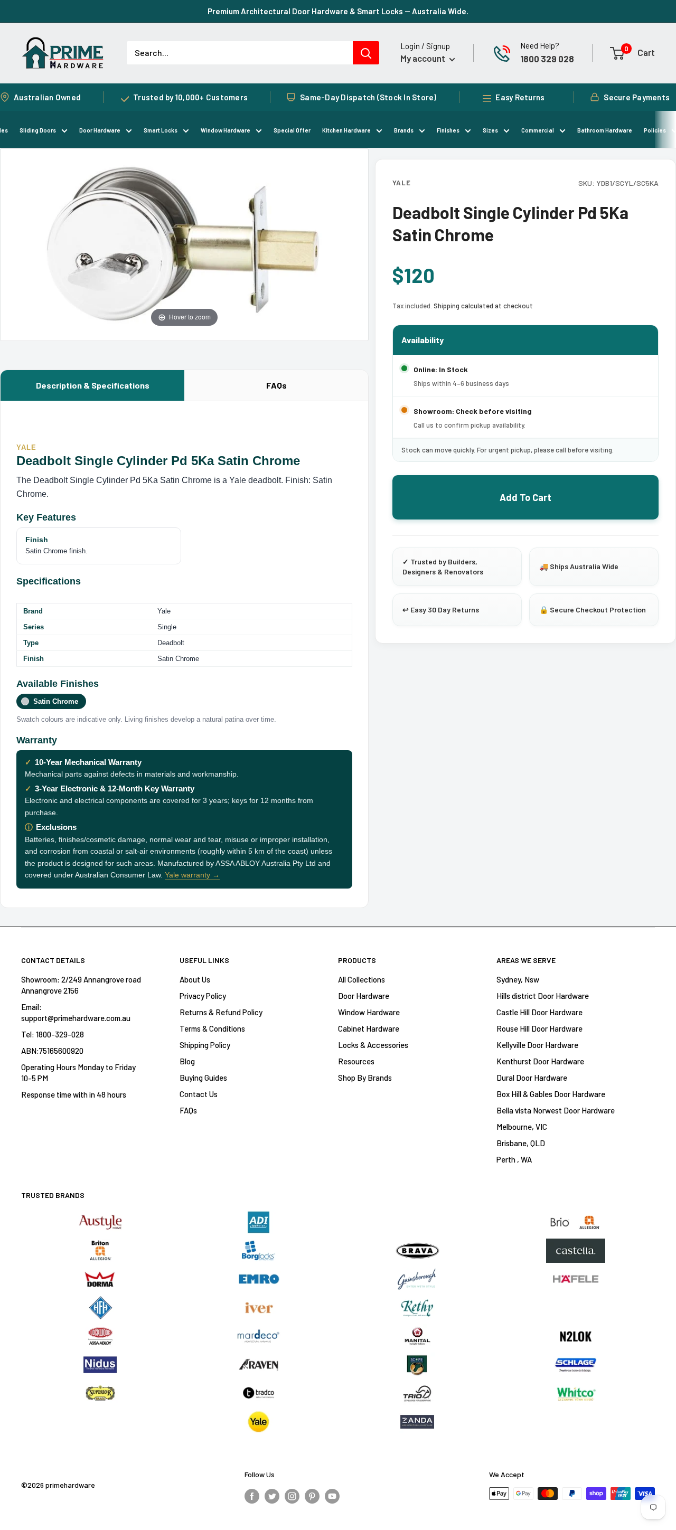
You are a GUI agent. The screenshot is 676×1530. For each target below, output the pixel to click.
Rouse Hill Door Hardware (539, 1028)
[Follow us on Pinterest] (312, 1495)
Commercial (537, 130)
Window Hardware (225, 130)
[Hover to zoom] (184, 244)
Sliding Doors (38, 130)
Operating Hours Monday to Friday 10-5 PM (78, 1072)
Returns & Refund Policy (221, 1012)
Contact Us (199, 1094)
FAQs (276, 385)
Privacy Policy (203, 995)
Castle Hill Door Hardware (539, 1012)
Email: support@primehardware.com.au (75, 1012)
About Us (195, 979)
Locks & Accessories (373, 1045)
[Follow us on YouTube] (332, 1495)
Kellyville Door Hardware (537, 1045)
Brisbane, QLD (520, 1143)
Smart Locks (160, 130)
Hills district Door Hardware (542, 995)
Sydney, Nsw (517, 979)
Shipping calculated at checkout (483, 305)
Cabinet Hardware (368, 1028)
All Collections (361, 979)
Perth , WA (514, 1159)
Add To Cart (525, 497)
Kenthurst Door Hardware (540, 1061)
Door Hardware (99, 130)
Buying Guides (203, 1077)
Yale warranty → (192, 875)
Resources (356, 1061)
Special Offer (292, 130)
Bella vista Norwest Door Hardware (555, 1110)
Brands (404, 130)
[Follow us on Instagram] (292, 1495)
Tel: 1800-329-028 (52, 1034)
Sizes (490, 130)
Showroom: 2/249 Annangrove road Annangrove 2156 (81, 985)
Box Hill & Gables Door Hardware (550, 1094)
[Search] (366, 52)
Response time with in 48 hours (73, 1094)
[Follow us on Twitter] (272, 1495)
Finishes (448, 130)
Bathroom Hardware (604, 130)
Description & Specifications (92, 385)
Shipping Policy (205, 1045)
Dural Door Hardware (531, 1077)
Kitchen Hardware (346, 130)
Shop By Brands (365, 1077)
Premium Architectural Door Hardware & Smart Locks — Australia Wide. (338, 11)
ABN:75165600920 (52, 1050)
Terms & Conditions (212, 1028)
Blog (187, 1061)
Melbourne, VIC (521, 1126)
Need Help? (539, 45)
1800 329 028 (547, 58)
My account (423, 58)
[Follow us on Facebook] (252, 1495)
